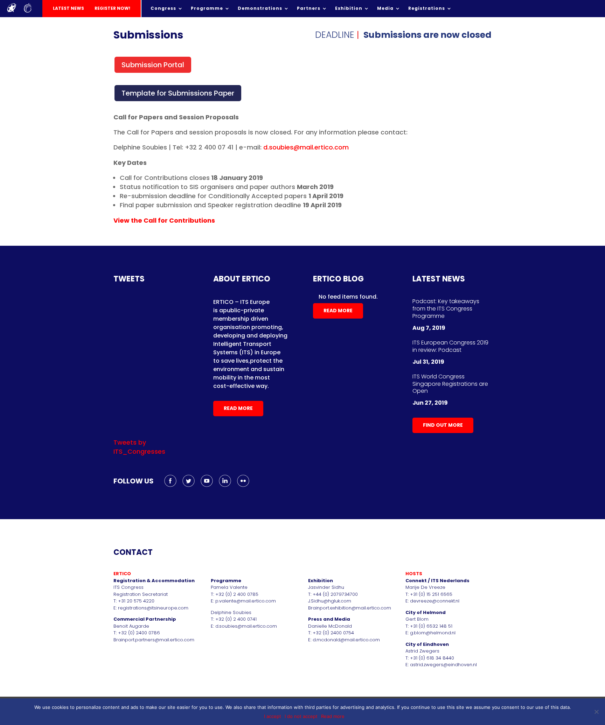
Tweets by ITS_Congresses (139, 446)
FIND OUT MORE (443, 424)
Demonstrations (260, 8)
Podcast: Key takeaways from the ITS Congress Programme (445, 308)
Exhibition (348, 8)
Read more (333, 716)
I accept (272, 716)
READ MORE (238, 408)
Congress (163, 8)
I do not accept (301, 716)
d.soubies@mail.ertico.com (306, 147)
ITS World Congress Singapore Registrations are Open (450, 383)
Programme (207, 8)
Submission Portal (152, 65)
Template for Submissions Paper (177, 93)
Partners (308, 8)
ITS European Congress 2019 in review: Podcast (450, 346)
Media (385, 8)
